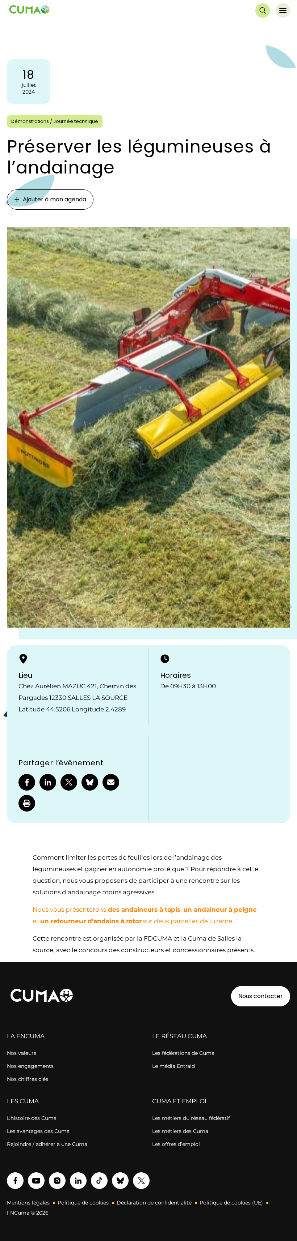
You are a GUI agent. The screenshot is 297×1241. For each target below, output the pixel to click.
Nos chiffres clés (27, 1079)
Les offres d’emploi (176, 1144)
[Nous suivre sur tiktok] (99, 1180)
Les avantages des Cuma (38, 1131)
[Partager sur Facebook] (26, 782)
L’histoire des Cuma (32, 1118)
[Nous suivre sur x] (141, 1180)
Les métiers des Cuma (180, 1131)
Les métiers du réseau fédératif (191, 1118)
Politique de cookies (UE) (231, 1202)
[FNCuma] (29, 10)
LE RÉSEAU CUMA (179, 1036)
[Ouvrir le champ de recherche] (262, 10)
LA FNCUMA (26, 1036)
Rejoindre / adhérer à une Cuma (47, 1144)
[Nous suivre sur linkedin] (78, 1180)
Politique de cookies (83, 1202)
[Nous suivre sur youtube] (36, 1180)
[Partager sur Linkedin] (47, 782)
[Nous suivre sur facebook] (15, 1180)
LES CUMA (23, 1101)
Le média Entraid (173, 1066)
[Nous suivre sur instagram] (57, 1180)
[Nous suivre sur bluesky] (120, 1180)
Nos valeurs (21, 1053)
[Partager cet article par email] (111, 782)
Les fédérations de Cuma (183, 1053)
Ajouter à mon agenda (54, 199)
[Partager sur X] (68, 782)
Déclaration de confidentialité (154, 1202)
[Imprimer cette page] (26, 803)
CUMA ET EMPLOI (179, 1101)
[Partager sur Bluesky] (89, 782)
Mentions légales (28, 1202)
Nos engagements (30, 1066)
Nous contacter (260, 996)
